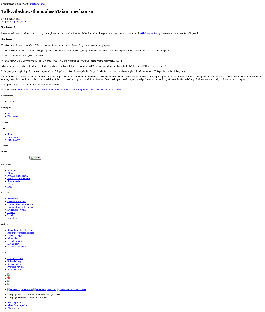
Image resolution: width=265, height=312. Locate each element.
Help (9, 186)
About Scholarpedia (17, 305)
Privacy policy (14, 302)
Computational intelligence (20, 207)
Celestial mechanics (16, 201)
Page (9, 113)
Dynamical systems (16, 209)
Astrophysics (13, 198)
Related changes (15, 261)
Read (9, 134)
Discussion (12, 116)
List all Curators (15, 241)
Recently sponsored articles (20, 232)
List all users (13, 243)
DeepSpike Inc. (37, 3)
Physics (11, 212)
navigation (15, 21)
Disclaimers (13, 308)
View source (13, 137)
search (24, 21)
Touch (10, 215)
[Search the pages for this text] (35, 158)
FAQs (10, 184)
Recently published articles (20, 230)
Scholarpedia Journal (17, 246)
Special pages (14, 264)
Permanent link (14, 269)
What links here (15, 258)
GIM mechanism (149, 33)
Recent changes (15, 235)
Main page (12, 170)
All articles (12, 238)
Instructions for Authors (18, 178)
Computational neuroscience (21, 204)
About (10, 173)
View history (13, 139)
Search (4, 151)
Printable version (15, 266)
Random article (14, 181)
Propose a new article (17, 175)
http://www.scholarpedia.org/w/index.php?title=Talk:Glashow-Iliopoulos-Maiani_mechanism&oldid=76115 (69, 89)
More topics (13, 218)
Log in (10, 101)
